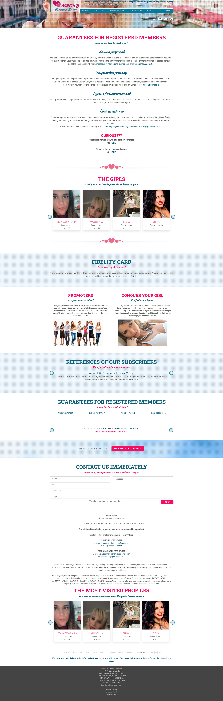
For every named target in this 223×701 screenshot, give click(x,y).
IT (154, 18)
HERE (113, 143)
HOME (66, 652)
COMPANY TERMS (115, 652)
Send (167, 502)
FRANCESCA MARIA (66, 222)
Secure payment (65, 413)
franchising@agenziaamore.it (112, 557)
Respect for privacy (96, 413)
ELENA (126, 222)
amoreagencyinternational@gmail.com (112, 64)
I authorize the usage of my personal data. (106, 501)
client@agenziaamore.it (112, 546)
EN (160, 18)
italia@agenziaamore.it (113, 685)
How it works (116, 10)
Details (134, 276)
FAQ (88, 652)
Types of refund (127, 413)
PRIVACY (130, 652)
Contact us (135, 10)
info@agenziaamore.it (142, 64)
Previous (50, 217)
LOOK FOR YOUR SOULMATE (127, 448)
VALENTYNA (96, 222)
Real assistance (158, 413)
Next (173, 217)
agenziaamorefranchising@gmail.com (114, 554)
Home (85, 10)
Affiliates (164, 10)
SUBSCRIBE (98, 652)
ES (166, 18)
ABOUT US (77, 652)
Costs (150, 10)
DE (171, 18)
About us (98, 10)
